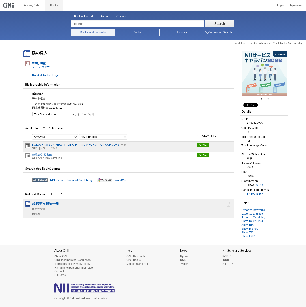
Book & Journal (83, 16)
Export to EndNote (252, 213)
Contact (59, 271)
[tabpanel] (265, 73)
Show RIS (247, 225)
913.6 (259, 184)
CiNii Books (133, 260)
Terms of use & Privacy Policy (72, 263)
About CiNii (61, 256)
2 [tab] (270, 99)
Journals (181, 32)
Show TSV (247, 232)
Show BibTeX (249, 228)
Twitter (184, 263)
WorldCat (120, 180)
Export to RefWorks (253, 210)
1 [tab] (263, 99)
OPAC (203, 144)
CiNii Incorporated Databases (72, 260)
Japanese (295, 5)
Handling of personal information (74, 267)
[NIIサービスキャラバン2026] (264, 73)
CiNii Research (135, 256)
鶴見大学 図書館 (42, 154)
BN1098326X (255, 193)
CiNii (9, 5)
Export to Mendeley (253, 217)
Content (121, 16)
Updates (185, 256)
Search (219, 23)
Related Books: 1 (42, 75)
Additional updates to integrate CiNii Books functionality (268, 43)
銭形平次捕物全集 (45, 203)
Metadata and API (137, 263)
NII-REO (227, 263)
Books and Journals (93, 32)
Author (105, 16)
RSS (183, 260)
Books (137, 32)
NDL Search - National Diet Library (71, 180)
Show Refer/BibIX (252, 221)
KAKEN (227, 256)
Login (280, 5)
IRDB (225, 260)
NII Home (60, 275)
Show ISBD (248, 236)
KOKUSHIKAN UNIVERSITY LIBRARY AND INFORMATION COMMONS (75, 144)
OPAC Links (209, 136)
